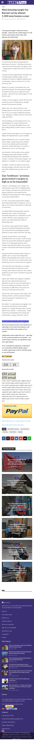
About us (4, 611)
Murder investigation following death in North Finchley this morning (20, 652)
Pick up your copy (7, 614)
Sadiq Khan (13, 432)
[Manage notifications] (2, 730)
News (3, 7)
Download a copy (7, 631)
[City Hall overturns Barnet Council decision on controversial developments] (5, 666)
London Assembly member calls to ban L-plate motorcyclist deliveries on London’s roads (17, 484)
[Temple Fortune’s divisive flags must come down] (5, 681)
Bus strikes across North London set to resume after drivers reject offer (17, 462)
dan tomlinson (25, 429)
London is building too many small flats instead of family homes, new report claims (17, 571)
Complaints (5, 634)
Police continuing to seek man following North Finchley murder (20, 646)
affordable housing (13, 429)
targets (20, 432)
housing (5, 432)
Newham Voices (27, 737)
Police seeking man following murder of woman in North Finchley (20, 658)
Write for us (5, 618)
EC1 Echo (17, 739)
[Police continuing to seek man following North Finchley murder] (5, 647)
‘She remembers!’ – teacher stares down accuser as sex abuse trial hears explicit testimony (20, 686)
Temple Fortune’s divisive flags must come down (19, 679)
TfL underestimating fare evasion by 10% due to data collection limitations (17, 506)
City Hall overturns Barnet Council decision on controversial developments (20, 665)
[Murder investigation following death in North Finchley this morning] (5, 654)
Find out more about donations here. (12, 704)
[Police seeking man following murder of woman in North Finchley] (5, 660)
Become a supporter (8, 624)
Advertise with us (7, 621)
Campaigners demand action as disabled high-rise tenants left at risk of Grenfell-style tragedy (17, 528)
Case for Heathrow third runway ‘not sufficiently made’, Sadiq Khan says (17, 550)
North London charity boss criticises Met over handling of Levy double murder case (20, 672)
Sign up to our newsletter (9, 627)
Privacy (4, 637)
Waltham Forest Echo (20, 735)
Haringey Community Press (14, 737)
